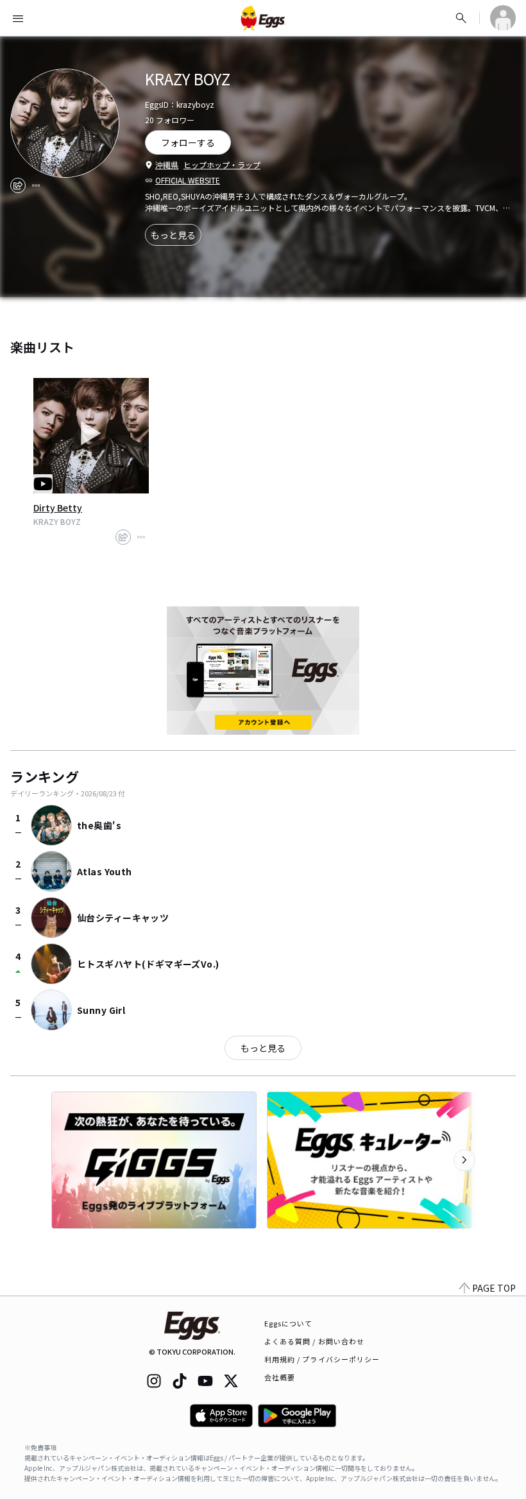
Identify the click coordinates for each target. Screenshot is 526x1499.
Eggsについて (288, 1323)
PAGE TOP (494, 1287)
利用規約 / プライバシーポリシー (322, 1359)
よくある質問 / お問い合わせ (314, 1341)
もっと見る (173, 234)
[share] (18, 185)
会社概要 (279, 1377)
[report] (36, 185)
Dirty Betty (57, 507)
